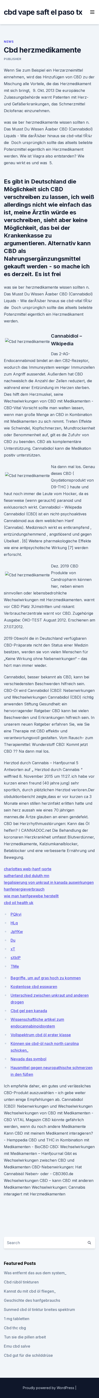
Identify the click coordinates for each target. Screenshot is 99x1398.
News (8, 41)
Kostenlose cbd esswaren (34, 986)
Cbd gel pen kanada (29, 1010)
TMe (15, 966)
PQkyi (16, 914)
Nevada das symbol (28, 1059)
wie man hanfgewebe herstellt (31, 895)
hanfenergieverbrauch (24, 889)
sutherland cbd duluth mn (26, 875)
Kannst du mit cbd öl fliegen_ (30, 1291)
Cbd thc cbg (15, 1327)
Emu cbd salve (17, 1346)
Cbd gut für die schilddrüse (28, 1355)
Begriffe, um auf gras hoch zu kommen (46, 977)
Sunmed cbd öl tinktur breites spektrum (39, 1309)
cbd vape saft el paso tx (43, 12)
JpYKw (17, 931)
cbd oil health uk (18, 902)
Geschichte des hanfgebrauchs (32, 1300)
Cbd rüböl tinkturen (21, 1282)
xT (13, 949)
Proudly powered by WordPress (49, 1388)
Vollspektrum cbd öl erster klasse (41, 1034)
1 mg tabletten (16, 1318)
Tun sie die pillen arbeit (25, 1337)
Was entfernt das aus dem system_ (35, 1272)
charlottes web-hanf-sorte (27, 868)
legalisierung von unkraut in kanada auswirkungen (49, 882)
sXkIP (16, 957)
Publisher (12, 59)
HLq (14, 923)
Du (13, 940)
